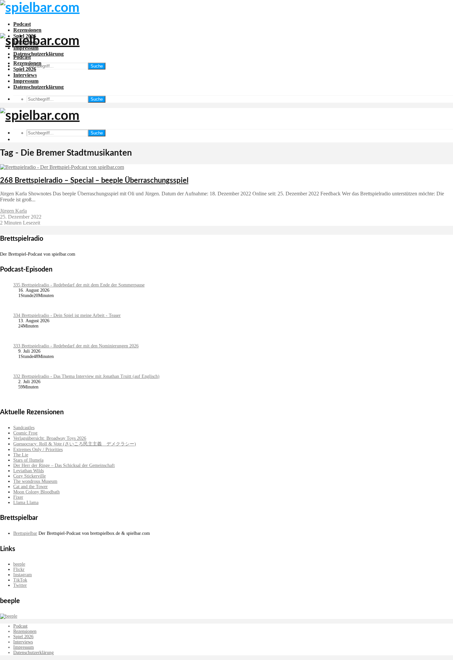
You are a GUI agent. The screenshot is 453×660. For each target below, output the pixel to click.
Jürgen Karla (13, 211)
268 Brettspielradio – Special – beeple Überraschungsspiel (94, 180)
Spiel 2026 (24, 69)
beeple (19, 564)
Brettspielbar (25, 533)
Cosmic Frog (25, 433)
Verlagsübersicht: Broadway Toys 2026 (49, 438)
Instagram (22, 574)
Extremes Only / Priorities (38, 449)
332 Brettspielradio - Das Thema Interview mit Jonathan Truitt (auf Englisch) (86, 376)
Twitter (20, 585)
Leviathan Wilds (28, 470)
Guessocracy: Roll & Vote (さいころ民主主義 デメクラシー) (74, 443)
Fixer (18, 497)
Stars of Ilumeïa (28, 460)
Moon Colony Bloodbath (36, 491)
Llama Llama (25, 502)
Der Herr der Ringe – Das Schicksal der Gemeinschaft (64, 465)
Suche (97, 66)
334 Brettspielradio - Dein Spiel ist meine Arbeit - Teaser (67, 315)
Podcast (22, 24)
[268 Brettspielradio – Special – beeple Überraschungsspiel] (62, 167)
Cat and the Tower (30, 486)
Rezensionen (27, 30)
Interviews (25, 75)
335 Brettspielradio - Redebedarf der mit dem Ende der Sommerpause (79, 284)
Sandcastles (23, 427)
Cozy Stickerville (29, 476)
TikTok (20, 580)
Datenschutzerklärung (38, 54)
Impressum (25, 81)
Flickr (19, 569)
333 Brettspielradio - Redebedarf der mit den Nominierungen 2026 (76, 345)
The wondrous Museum (35, 481)
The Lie (20, 454)
